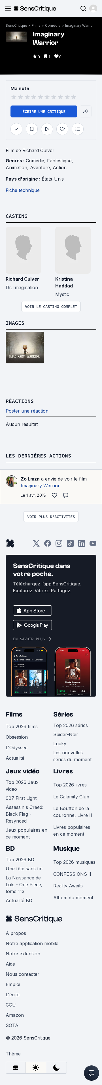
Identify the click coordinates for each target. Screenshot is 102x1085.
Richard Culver (22, 279)
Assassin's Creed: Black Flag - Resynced (24, 814)
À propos (16, 933)
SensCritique (16, 25)
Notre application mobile (32, 943)
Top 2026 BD (20, 859)
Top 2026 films (22, 726)
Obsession (17, 737)
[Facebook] (47, 545)
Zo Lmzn (30, 479)
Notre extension (23, 953)
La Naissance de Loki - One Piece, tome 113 (24, 884)
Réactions (20, 401)
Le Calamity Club (71, 797)
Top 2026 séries (70, 725)
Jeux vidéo (23, 771)
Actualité (15, 758)
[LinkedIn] (81, 545)
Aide (10, 964)
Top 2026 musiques (74, 862)
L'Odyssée (16, 747)
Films (36, 25)
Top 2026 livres (70, 785)
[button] (93, 8)
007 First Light (21, 798)
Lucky (59, 743)
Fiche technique (23, 190)
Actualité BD (19, 900)
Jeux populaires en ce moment (26, 833)
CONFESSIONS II (72, 874)
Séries (63, 714)
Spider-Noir (65, 734)
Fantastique (59, 160)
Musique (66, 848)
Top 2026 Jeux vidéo (22, 785)
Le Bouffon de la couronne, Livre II (72, 812)
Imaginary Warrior (79, 25)
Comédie (53, 25)
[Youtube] (93, 545)
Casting (16, 216)
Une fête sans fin (24, 868)
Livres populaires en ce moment (71, 830)
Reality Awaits (68, 886)
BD (10, 848)
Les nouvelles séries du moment (72, 756)
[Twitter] (36, 545)
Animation (16, 167)
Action (60, 167)
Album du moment (73, 897)
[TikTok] (70, 545)
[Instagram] (59, 545)
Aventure (40, 167)
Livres (63, 771)
